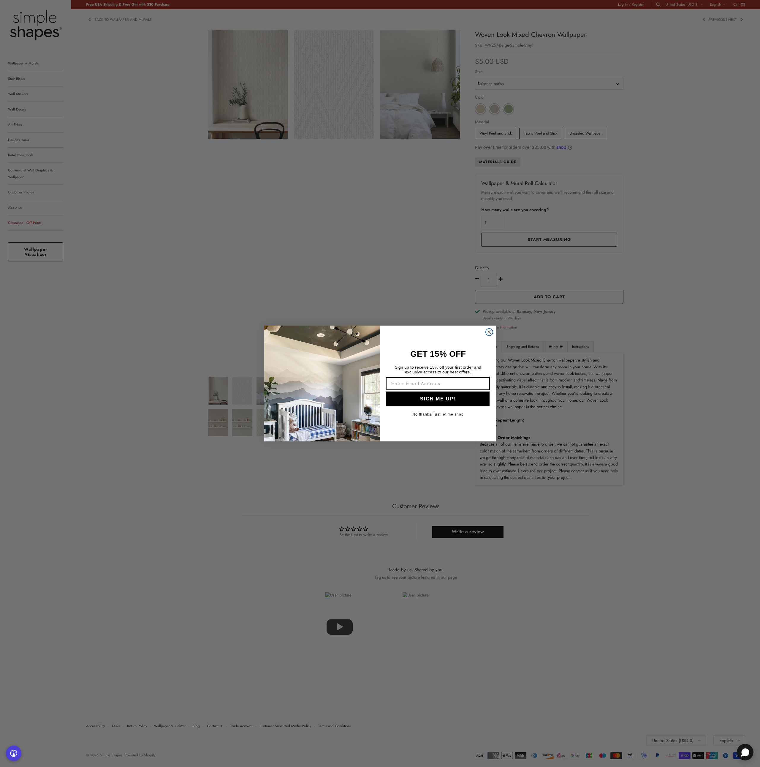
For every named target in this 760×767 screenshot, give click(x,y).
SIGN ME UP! (438, 398)
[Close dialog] (489, 332)
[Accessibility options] (13, 753)
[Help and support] (745, 752)
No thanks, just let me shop (438, 414)
